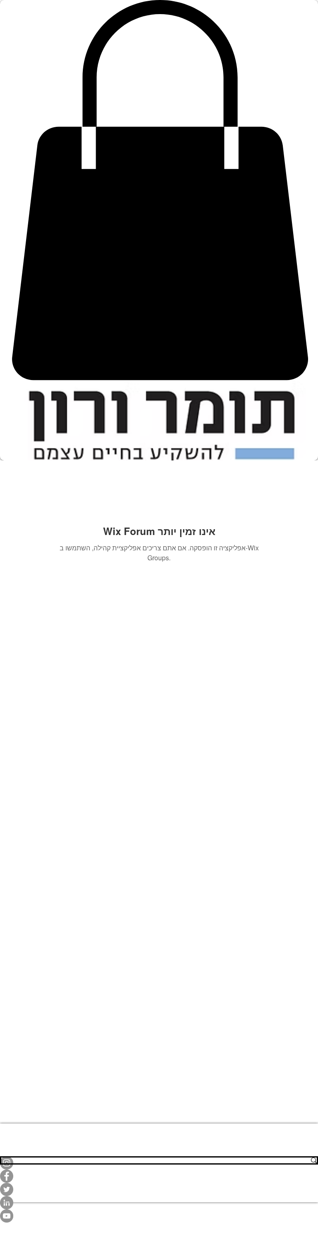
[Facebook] (159, 1176)
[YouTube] (159, 1216)
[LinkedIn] (159, 1202)
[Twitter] (159, 1189)
